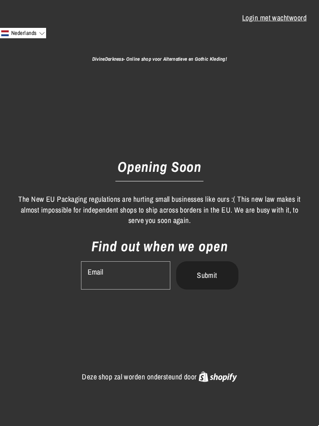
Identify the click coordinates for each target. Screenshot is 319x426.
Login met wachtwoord (274, 17)
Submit (207, 275)
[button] (23, 33)
